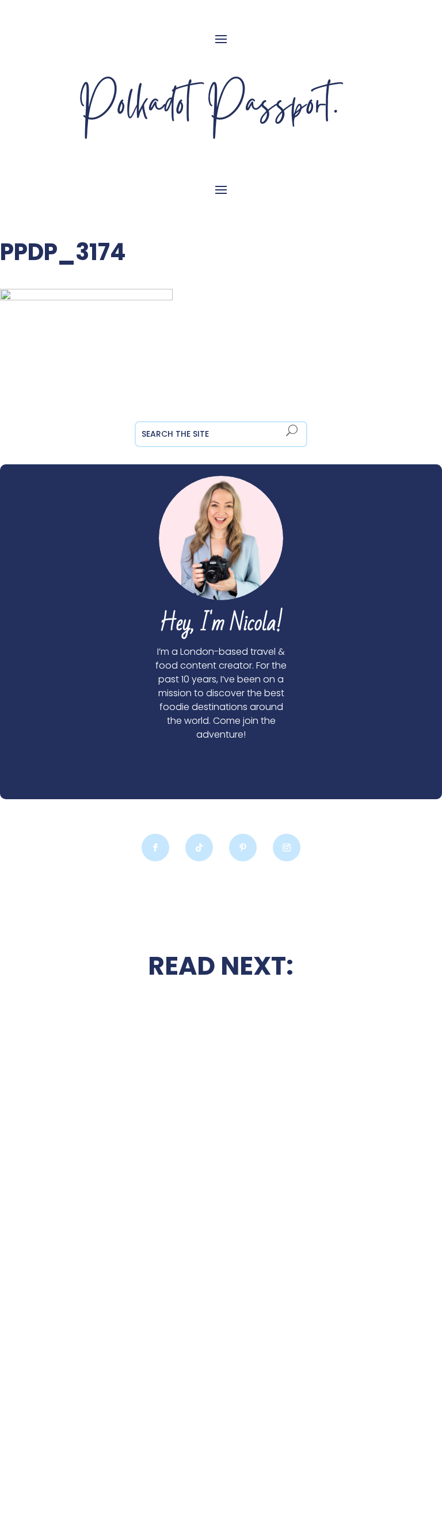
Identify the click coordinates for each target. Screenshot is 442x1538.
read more (128, 1183)
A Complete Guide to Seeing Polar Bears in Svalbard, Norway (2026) (314, 1261)
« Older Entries (77, 1467)
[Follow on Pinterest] (243, 847)
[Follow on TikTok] (199, 847)
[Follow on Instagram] (286, 847)
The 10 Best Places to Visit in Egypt (314, 1033)
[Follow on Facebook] (155, 847)
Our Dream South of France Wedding (127, 1149)
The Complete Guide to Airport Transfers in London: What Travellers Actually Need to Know (127, 1384)
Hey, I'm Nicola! (221, 623)
